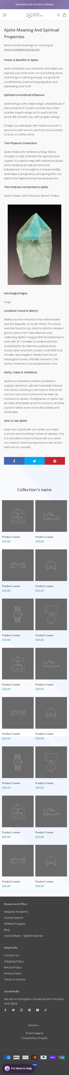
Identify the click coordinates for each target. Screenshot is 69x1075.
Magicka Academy (16, 912)
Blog (7, 930)
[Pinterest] (29, 1010)
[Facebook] (5, 1010)
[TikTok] (45, 1010)
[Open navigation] (4, 15)
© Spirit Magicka (34, 1033)
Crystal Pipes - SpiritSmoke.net (23, 936)
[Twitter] (13, 1010)
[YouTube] (37, 1010)
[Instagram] (21, 1010)
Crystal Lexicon (13, 918)
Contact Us (11, 955)
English (33, 1025)
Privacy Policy (13, 973)
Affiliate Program (15, 924)
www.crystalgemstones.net (22, 50)
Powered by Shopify (34, 1038)
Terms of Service (14, 979)
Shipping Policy (14, 961)
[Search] (58, 14)
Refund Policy (13, 967)
